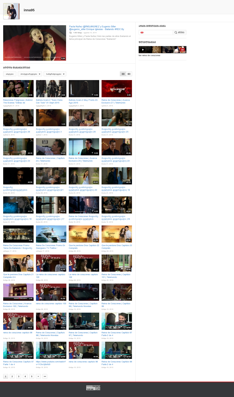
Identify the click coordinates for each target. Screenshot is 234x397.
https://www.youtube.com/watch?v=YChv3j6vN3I (51, 363)
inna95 (29, 10)
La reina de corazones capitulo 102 (83, 275)
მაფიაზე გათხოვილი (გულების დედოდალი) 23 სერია (116, 159)
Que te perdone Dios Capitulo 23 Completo (117, 246)
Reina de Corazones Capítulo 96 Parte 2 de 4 (117, 363)
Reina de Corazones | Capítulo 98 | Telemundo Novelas (50, 333)
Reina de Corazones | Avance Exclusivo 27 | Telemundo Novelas (116, 101)
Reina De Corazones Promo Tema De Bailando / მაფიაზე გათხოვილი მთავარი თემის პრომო (17, 246)
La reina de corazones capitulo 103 (50, 275)
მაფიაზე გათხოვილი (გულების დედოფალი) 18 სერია (17, 217)
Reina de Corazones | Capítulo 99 (116, 304)
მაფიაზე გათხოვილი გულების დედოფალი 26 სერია (16, 130)
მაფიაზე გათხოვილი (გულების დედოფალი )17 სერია (50, 217)
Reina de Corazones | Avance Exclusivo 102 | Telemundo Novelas (17, 305)
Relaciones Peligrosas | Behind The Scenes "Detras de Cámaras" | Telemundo (17, 101)
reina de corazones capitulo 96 (83, 361)
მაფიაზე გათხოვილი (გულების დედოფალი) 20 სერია (83, 188)
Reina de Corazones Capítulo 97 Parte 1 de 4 (18, 363)
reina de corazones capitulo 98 (17, 332)
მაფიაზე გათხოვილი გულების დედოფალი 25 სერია (115, 130)
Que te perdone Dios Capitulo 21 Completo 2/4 (18, 275)
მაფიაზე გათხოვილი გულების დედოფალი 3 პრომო (49, 130)
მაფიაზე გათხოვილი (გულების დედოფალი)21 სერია (50, 188)
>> (45, 376)
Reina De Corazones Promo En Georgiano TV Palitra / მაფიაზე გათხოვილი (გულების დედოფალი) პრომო (50, 246)
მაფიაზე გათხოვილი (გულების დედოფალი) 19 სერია (116, 188)
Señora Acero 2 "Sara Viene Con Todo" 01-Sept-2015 (49, 101)
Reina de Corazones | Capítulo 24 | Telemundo (50, 159)
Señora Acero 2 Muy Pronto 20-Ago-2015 (83, 101)
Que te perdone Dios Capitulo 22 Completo (84, 246)
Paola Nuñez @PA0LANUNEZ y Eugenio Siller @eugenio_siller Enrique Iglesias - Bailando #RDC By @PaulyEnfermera (96, 28)
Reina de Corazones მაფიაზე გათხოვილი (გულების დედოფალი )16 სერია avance (83, 217)
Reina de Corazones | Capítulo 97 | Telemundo (83, 333)
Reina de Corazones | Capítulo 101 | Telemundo (116, 275)
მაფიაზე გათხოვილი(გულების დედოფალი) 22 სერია (15, 188)
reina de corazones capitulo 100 (51, 303)
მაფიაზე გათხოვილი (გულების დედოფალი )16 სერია (116, 217)
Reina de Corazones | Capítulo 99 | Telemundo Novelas (83, 304)
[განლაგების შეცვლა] (126, 73)
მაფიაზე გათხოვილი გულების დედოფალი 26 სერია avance (82, 130)
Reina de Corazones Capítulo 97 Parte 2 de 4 (117, 333)
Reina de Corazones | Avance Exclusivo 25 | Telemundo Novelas (83, 159)
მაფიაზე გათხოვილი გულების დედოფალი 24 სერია (16, 159)
